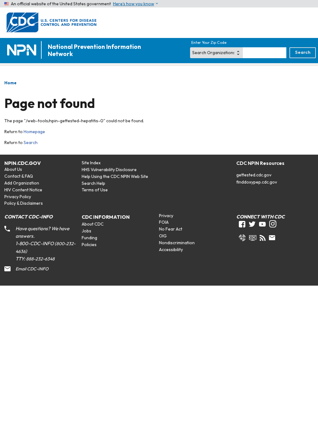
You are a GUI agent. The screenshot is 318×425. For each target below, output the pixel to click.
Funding (89, 238)
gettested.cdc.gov (253, 175)
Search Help (93, 183)
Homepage (34, 131)
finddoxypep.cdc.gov (256, 182)
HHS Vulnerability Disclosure (109, 169)
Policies (89, 244)
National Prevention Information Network (94, 50)
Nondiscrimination (177, 242)
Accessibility (171, 249)
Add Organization (21, 183)
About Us (13, 169)
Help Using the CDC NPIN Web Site (115, 176)
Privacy (166, 215)
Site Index (91, 163)
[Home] (23, 50)
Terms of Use (95, 190)
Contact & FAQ (18, 176)
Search (31, 142)
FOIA (164, 222)
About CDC (93, 224)
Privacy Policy (17, 196)
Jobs (86, 231)
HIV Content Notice (23, 190)
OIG (163, 236)
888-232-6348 (40, 259)
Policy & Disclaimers (23, 203)
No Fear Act (170, 229)
